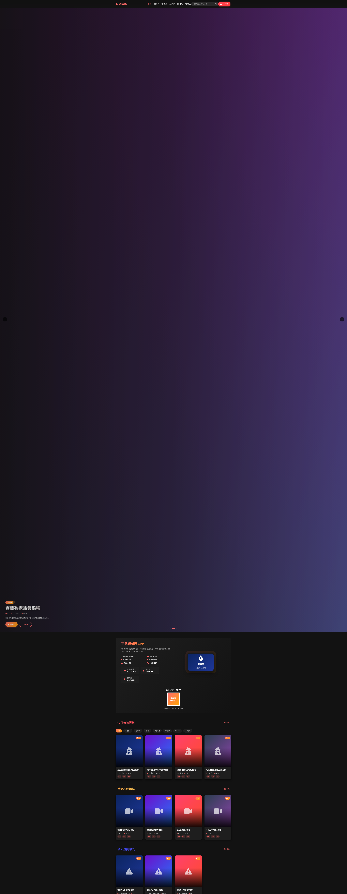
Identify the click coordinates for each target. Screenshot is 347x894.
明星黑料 (156, 4)
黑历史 (147, 731)
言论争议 (177, 731)
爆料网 (122, 4)
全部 (119, 731)
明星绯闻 (127, 731)
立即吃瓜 (12, 624)
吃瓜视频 (164, 4)
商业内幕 (167, 731)
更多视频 (227, 789)
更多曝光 (227, 849)
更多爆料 (227, 723)
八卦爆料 (172, 4)
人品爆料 (187, 731)
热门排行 (180, 4)
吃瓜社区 (188, 4)
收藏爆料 (26, 624)
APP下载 (225, 4)
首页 (149, 4)
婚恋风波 (157, 731)
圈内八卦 (138, 731)
